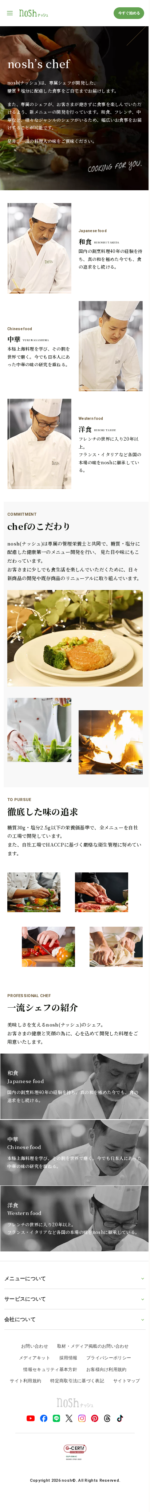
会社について (20, 1298)
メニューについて (25, 1257)
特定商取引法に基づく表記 (75, 1359)
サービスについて (25, 1277)
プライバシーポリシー (106, 1336)
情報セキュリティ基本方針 (48, 1347)
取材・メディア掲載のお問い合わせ (90, 1324)
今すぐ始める (129, 13)
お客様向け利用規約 (103, 1347)
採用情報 (65, 1336)
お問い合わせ (32, 1324)
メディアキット (31, 1336)
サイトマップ (123, 1359)
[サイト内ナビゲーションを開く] (10, 13)
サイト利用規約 (23, 1359)
